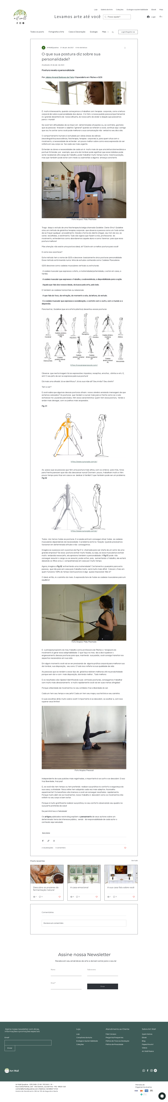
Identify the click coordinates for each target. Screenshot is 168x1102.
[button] (161, 16)
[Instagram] (20, 23)
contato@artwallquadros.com (27, 1089)
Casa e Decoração (77, 32)
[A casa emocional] (84, 874)
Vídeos (144, 1048)
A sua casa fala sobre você (120, 887)
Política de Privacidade (115, 1044)
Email (53, 983)
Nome (53, 969)
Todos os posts (37, 32)
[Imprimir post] (54, 841)
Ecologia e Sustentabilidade (87, 1041)
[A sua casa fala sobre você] (121, 874)
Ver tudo (134, 860)
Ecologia (93, 32)
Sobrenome (91, 969)
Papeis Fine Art (147, 1044)
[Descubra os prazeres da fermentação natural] (46, 874)
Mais (104, 32)
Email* (7, 1037)
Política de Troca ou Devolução (117, 1041)
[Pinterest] (23, 23)
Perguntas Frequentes (114, 1037)
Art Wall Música (148, 1051)
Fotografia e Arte (56, 32)
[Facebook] (17, 23)
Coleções (80, 1044)
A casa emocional (79, 887)
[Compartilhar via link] (48, 841)
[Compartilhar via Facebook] (43, 841)
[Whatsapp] (143, 1070)
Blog (143, 1041)
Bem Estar (46, 833)
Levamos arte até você (77, 16)
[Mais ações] (125, 47)
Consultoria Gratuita (84, 1037)
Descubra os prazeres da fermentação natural (46, 888)
